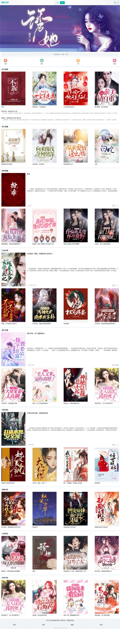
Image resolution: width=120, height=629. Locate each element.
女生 (62, 2)
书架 (43, 625)
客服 (72, 625)
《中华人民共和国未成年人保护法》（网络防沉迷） (60, 620)
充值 (101, 625)
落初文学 (5, 2)
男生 (58, 2)
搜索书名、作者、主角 (61, 54)
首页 (14, 625)
